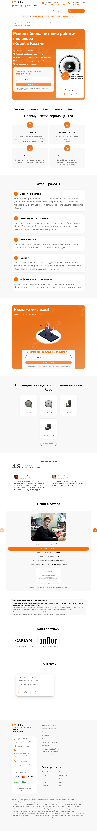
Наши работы (58, 109)
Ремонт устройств (37, 16)
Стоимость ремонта (49, 725)
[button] (95, 530)
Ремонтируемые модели (50, 742)
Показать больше (48, 443)
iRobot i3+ (60, 782)
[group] (24, 641)
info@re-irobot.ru (23, 746)
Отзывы (73, 16)
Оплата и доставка (49, 728)
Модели (45, 109)
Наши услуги (46, 746)
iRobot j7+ (45, 782)
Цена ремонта (50, 16)
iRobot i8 (60, 785)
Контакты (66, 16)
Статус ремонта (60, 11)
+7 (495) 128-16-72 (78, 2)
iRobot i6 (45, 785)
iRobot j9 (45, 772)
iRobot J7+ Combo (63, 775)
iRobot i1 (60, 779)
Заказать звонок (77, 11)
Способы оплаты (48, 755)
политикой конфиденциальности (62, 366)
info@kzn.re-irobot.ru (28, 685)
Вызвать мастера (49, 548)
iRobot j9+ (45, 779)
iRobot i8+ (45, 775)
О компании (25, 16)
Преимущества (19, 109)
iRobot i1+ (60, 772)
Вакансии (58, 16)
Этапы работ (33, 109)
